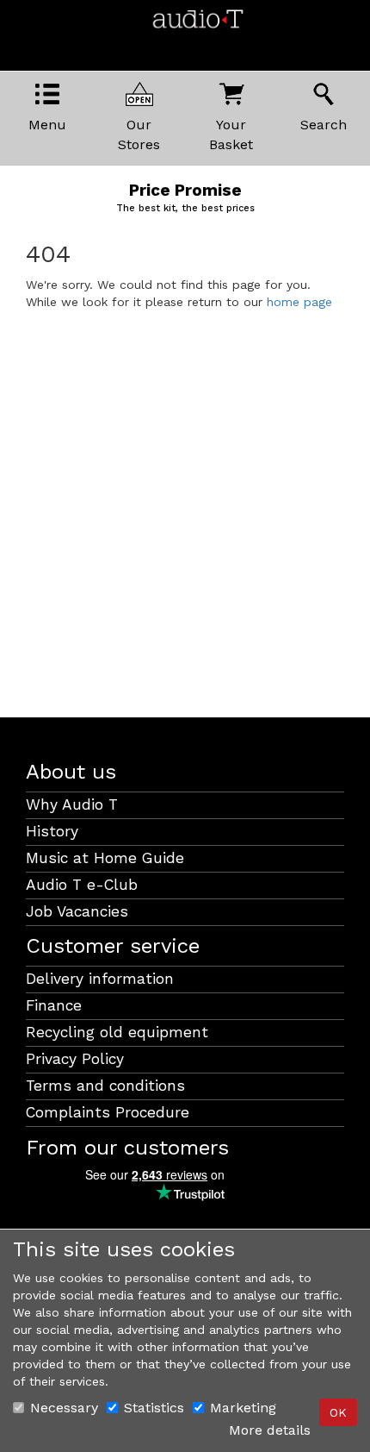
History (52, 831)
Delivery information (100, 978)
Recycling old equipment (117, 1032)
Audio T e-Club (82, 884)
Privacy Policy (75, 1058)
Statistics (154, 1407)
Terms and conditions (105, 1085)
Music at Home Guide (105, 858)
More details (270, 1430)
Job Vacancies (77, 911)
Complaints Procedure (107, 1112)
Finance (54, 1005)
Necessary (64, 1407)
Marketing (243, 1407)
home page (299, 302)
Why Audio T (72, 804)
